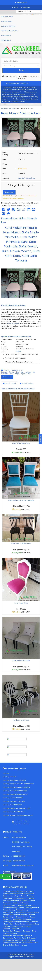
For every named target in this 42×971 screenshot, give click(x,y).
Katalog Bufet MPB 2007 (13, 805)
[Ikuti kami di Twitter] (21, 748)
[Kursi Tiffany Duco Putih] (21, 417)
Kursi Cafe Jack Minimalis (21, 544)
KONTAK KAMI (6, 21)
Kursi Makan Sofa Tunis (21, 661)
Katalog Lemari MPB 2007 (13, 798)
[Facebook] (3, 210)
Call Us (18, 351)
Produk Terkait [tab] (10, 384)
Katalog (6, 773)
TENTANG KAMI (7, 17)
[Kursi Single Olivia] (21, 579)
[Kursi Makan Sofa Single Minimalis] (21, 478)
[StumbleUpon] (3, 214)
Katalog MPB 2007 (10, 777)
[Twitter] (8, 210)
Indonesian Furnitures (25, 957)
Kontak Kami (7, 377)
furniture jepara (13, 324)
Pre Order (10, 192)
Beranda (4, 108)
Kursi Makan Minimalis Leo (20, 113)
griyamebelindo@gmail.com (23, 865)
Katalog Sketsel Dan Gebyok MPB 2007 (18, 815)
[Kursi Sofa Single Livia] (21, 696)
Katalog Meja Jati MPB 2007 (14, 812)
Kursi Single (30, 178)
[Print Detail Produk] (8, 214)
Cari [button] (22, 70)
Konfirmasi (6, 35)
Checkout (26, 7)
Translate (38, 14)
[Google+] (13, 210)
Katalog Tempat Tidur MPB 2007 (16, 794)
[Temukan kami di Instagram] (21, 756)
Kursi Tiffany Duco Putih (21, 443)
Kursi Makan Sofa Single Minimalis (21, 500)
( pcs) (16, 7)
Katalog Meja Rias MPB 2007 (14, 801)
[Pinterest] (33, 210)
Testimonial (6, 40)
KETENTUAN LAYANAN (9, 31)
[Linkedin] (28, 210)
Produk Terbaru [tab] (27, 384)
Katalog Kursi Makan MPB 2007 (15, 791)
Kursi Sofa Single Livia (21, 720)
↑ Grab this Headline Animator (21, 824)
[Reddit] (23, 210)
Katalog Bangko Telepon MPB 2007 (17, 787)
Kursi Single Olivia (21, 603)
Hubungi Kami (21, 553)
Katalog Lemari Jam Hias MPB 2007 (17, 808)
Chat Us (7, 876)
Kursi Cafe (11, 108)
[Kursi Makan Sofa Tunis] (21, 638)
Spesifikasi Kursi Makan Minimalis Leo (16, 336)
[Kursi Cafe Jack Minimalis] (21, 528)
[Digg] (18, 210)
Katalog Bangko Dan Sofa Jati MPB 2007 (19, 784)
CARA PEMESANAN (8, 26)
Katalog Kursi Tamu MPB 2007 (15, 780)
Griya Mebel (12, 954)
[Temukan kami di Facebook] (21, 740)
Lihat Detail (21, 453)
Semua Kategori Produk (16, 83)
